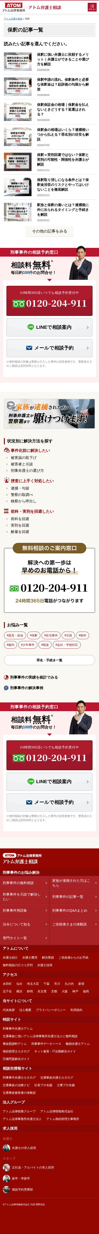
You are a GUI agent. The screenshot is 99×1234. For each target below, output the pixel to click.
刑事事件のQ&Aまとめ (69, 910)
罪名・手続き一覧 (49, 660)
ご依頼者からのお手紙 (73, 957)
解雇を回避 (20, 532)
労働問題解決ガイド (16, 1059)
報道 (46, 645)
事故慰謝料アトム (15, 1043)
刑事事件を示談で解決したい (22, 896)
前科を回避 (20, 519)
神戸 (75, 991)
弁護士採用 (44, 965)
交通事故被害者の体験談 (19, 1092)
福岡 (86, 991)
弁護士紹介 (10, 957)
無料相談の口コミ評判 (18, 965)
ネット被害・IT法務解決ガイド (55, 1051)
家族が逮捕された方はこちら (71, 883)
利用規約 (76, 1010)
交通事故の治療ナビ (16, 1085)
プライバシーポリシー (51, 1010)
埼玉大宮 (33, 983)
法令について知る (16, 924)
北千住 (7, 991)
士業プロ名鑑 (66, 1085)
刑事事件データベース (46, 1043)
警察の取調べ (22, 495)
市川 (57, 983)
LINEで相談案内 (54, 327)
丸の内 (69, 983)
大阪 (65, 991)
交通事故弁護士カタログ (56, 1077)
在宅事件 (52, 635)
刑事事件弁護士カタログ (19, 1077)
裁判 (11, 645)
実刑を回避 (20, 525)
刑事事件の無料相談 (18, 883)
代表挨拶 (9, 1010)
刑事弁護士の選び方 (27, 470)
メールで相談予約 (54, 347)
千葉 (47, 983)
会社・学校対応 (67, 645)
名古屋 (42, 991)
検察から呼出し (24, 501)
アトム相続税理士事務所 (62, 1119)
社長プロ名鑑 (43, 1085)
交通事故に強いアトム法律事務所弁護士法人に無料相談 (40, 1036)
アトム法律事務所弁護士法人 (22, 1119)
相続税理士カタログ (16, 1051)
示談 (69, 635)
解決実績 (48, 957)
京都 (54, 991)
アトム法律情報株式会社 (56, 1111)
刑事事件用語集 (15, 910)
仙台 (19, 983)
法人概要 (25, 1010)
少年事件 (29, 645)
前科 (83, 635)
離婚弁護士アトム (78, 1043)
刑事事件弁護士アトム (18, 1028)
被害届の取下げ (24, 458)
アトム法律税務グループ (19, 1111)
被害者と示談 (22, 464)
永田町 (7, 983)
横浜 (19, 991)
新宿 (81, 983)
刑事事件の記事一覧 (67, 897)
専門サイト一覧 (15, 938)
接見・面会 (15, 635)
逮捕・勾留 (20, 488)
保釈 (35, 635)
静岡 (30, 991)
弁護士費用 (29, 957)
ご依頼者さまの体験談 (69, 924)
